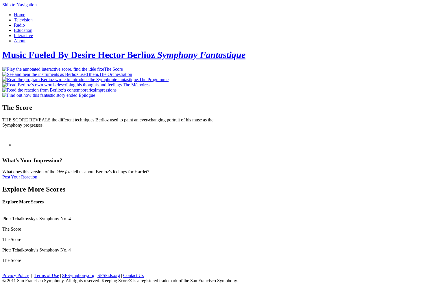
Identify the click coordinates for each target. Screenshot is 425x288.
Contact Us (133, 275)
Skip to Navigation (19, 4)
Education (23, 30)
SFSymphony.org (78, 275)
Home (19, 14)
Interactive (23, 35)
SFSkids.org (108, 275)
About (19, 40)
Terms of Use (46, 275)
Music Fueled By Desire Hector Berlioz (123, 55)
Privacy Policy (15, 275)
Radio (19, 25)
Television (23, 19)
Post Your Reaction (19, 176)
